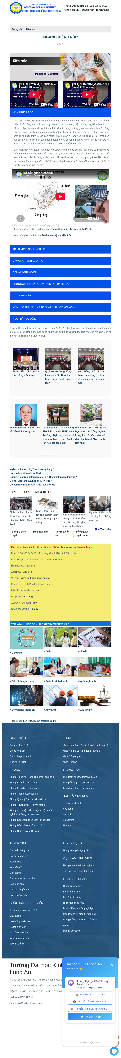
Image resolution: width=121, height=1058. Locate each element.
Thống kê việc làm (72, 886)
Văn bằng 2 (16, 867)
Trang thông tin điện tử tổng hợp (79, 914)
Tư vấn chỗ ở (17, 943)
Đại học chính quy (19, 856)
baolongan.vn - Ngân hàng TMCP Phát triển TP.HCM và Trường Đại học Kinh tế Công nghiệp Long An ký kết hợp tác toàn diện (25, 435)
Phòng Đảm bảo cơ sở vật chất (26, 825)
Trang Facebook (71, 930)
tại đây (35, 590)
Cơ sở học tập (17, 751)
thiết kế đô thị (48, 721)
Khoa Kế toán (70, 762)
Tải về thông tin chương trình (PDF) (71, 229)
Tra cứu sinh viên (19, 932)
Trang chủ (70, 6)
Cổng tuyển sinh (18, 895)
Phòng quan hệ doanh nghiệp (78, 865)
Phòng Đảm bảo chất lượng (24, 831)
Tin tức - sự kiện (18, 762)
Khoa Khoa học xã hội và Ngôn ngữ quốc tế (85, 745)
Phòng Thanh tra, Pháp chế (24, 793)
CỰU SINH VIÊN (22, 295)
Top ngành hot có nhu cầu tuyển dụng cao (40, 624)
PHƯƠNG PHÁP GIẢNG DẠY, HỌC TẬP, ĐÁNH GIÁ (41, 284)
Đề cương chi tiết (72, 803)
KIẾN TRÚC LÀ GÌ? (23, 112)
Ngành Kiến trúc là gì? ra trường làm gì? (32, 469)
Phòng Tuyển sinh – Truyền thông (27, 805)
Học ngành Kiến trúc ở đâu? (25, 473)
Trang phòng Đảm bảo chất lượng (80, 919)
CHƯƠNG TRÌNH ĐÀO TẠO (28, 261)
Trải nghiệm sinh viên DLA (23, 910)
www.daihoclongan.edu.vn (35, 578)
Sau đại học (16, 861)
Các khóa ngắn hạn (20, 889)
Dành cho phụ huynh (20, 756)
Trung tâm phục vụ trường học (78, 788)
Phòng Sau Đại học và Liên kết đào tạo (30, 820)
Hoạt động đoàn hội (20, 921)
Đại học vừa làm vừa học (23, 878)
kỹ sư (36, 721)
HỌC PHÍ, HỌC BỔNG (25, 319)
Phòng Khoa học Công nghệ (24, 788)
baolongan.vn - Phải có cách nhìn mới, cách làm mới (90, 432)
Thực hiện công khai (73, 903)
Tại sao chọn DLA (19, 745)
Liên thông (15, 873)
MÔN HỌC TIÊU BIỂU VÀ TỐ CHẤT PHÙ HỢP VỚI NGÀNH (45, 307)
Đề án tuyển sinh (71, 891)
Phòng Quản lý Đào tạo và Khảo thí (28, 799)
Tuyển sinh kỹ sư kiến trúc (57, 235)
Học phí (67, 814)
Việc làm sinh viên (19, 938)
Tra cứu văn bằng (72, 897)
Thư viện (67, 825)
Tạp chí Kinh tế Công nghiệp (78, 908)
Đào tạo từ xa (17, 884)
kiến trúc (27, 721)
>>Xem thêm (104, 529)
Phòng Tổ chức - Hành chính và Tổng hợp (32, 777)
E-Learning (68, 820)
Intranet (67, 925)
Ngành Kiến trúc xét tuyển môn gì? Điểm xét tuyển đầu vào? (43, 477)
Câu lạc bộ (15, 916)
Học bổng (68, 808)
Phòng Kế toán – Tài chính (23, 782)
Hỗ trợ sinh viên (18, 927)
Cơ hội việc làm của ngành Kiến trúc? (31, 481)
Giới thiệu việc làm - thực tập (78, 871)
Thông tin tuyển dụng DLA (76, 850)
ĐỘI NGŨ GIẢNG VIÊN (25, 272)
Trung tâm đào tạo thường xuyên (80, 777)
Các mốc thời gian (19, 850)
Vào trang (27, 596)
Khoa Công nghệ (72, 756)
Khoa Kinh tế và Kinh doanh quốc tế (81, 751)
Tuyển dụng (102, 10)
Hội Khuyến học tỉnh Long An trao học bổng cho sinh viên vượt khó (91, 375)
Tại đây (34, 609)
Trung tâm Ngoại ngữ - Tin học (79, 782)
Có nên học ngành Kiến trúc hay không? (32, 484)
